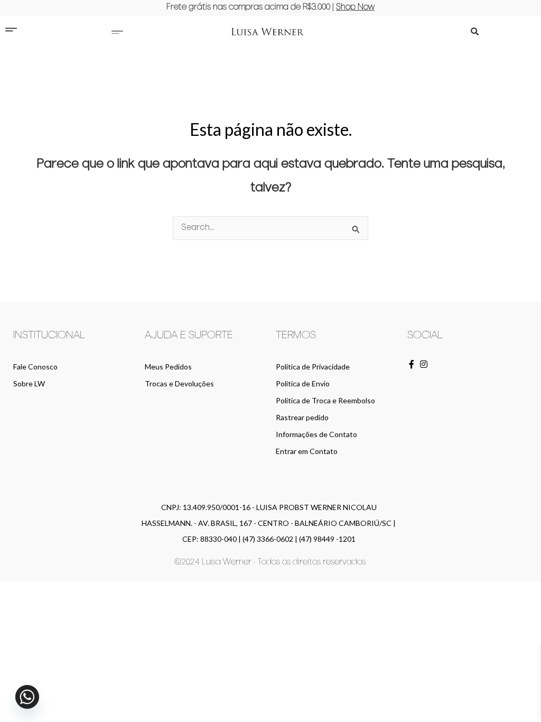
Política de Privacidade (313, 366)
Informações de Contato (316, 434)
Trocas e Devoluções (179, 383)
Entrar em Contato (307, 451)
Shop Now (355, 7)
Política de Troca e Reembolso (325, 400)
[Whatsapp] (27, 697)
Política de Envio (303, 383)
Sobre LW (29, 383)
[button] (117, 31)
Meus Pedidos (168, 366)
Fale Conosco (35, 366)
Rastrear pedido (302, 417)
